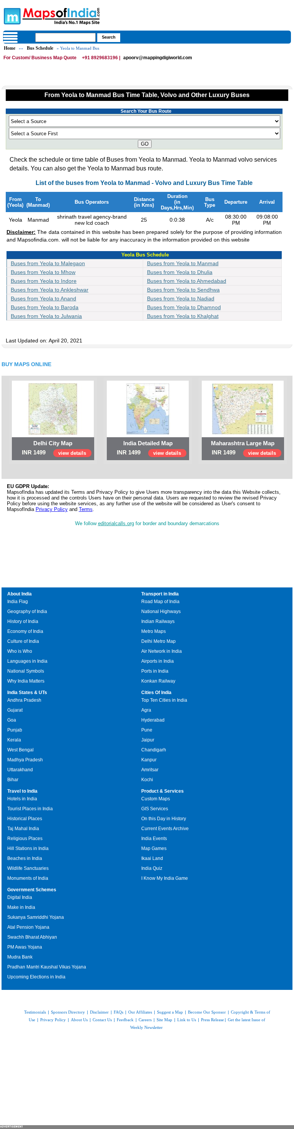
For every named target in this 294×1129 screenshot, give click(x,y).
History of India (22, 621)
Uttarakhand (20, 769)
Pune (146, 730)
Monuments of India (27, 878)
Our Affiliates (140, 1012)
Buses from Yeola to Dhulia (179, 272)
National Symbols (25, 671)
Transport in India (160, 594)
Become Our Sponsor (207, 1012)
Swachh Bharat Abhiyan (32, 937)
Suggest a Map (170, 1012)
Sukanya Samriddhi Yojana (35, 917)
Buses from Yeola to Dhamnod (184, 307)
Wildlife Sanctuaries (28, 868)
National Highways (161, 611)
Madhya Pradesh (25, 759)
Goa (11, 720)
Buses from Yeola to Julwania (46, 316)
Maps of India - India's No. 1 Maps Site (11, 16)
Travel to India (22, 791)
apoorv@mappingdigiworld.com (157, 57)
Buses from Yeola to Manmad (183, 263)
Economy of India (25, 631)
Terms (86, 509)
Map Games (154, 848)
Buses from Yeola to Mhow (43, 272)
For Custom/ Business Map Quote (40, 57)
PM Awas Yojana (24, 947)
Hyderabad (153, 720)
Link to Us (186, 1019)
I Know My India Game (164, 878)
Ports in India (154, 671)
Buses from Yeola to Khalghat (183, 316)
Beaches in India (24, 858)
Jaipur (147, 740)
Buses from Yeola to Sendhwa (183, 290)
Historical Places (24, 818)
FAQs (118, 1012)
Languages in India (27, 661)
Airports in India (157, 661)
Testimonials (35, 1012)
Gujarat (15, 710)
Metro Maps (153, 631)
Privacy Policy (52, 509)
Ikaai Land (152, 858)
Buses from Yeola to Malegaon (48, 263)
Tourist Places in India (30, 808)
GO (145, 144)
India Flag (17, 601)
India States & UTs (27, 692)
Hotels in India (22, 798)
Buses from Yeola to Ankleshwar (49, 290)
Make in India (21, 907)
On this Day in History (163, 818)
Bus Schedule (40, 48)
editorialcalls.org (116, 523)
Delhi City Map (52, 443)
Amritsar (149, 769)
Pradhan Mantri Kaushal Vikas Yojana (46, 967)
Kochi (147, 779)
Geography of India (27, 611)
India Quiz (151, 868)
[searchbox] (65, 37)
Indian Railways (158, 621)
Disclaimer (99, 1012)
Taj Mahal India (23, 828)
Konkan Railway (158, 681)
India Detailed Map (148, 443)
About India (19, 594)
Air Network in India (161, 651)
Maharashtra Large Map (242, 443)
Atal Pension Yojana (28, 927)
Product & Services (162, 791)
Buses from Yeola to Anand (43, 298)
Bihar (12, 779)
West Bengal (20, 750)
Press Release (212, 1019)
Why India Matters (25, 681)
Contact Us (102, 1019)
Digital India (19, 897)
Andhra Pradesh (24, 700)
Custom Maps (155, 798)
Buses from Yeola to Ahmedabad (186, 281)
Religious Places (24, 838)
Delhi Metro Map (158, 641)
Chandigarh (153, 750)
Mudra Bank (20, 957)
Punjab (14, 730)
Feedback (125, 1019)
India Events (154, 838)
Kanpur (149, 759)
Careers (145, 1019)
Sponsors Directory (68, 1012)
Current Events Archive (165, 828)
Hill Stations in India (28, 848)
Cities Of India (156, 692)
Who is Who (19, 651)
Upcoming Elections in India (36, 977)
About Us (79, 1019)
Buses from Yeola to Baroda (44, 307)
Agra (146, 710)
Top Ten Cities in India (164, 700)
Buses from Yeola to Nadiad (180, 298)
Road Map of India (160, 601)
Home (9, 48)
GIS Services (154, 808)
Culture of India (23, 641)
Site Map (164, 1019)
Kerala (14, 740)
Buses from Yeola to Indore (44, 281)
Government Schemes (31, 889)
